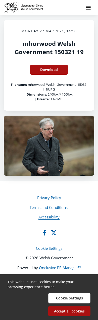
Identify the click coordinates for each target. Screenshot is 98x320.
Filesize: (43, 99)
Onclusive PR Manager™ (60, 267)
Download (49, 69)
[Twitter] (54, 232)
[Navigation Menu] (88, 7)
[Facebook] (44, 232)
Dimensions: (37, 94)
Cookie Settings (49, 248)
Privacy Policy (49, 197)
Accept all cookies (69, 311)
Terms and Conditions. (49, 207)
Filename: (19, 84)
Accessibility (49, 216)
